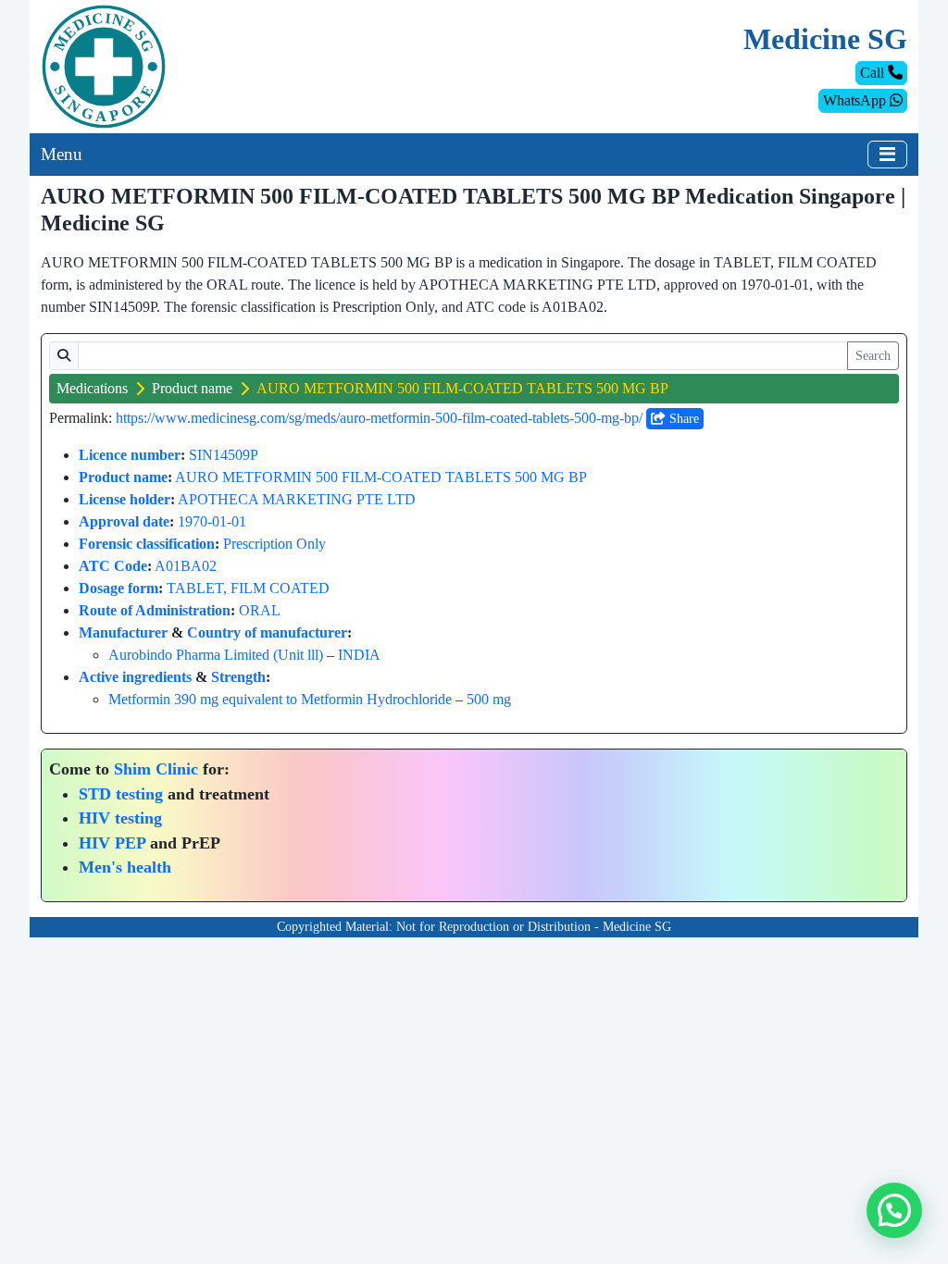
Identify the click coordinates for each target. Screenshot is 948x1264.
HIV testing (120, 818)
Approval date (124, 521)
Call (874, 73)
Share (682, 419)
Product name (192, 388)
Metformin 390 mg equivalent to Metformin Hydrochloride (280, 699)
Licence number (130, 455)
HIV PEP (112, 843)
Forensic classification (147, 543)
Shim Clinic (156, 769)
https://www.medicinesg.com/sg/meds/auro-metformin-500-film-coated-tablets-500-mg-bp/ (379, 418)
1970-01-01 (212, 521)
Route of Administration (155, 610)
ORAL (260, 610)
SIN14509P (223, 455)
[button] (894, 1210)
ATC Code (113, 566)
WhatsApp (856, 100)
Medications (92, 388)
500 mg (489, 699)
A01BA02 (186, 566)
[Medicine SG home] (104, 65)
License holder (124, 499)
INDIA (359, 655)
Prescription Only (274, 543)
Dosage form (118, 588)
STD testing (121, 794)
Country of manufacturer (267, 632)
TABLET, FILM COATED (248, 588)
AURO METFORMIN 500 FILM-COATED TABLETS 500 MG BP (381, 477)
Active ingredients (135, 677)
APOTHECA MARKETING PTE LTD (297, 499)
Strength (238, 677)
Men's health (125, 867)
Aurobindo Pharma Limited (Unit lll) (215, 655)
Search (873, 356)
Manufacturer (123, 632)
